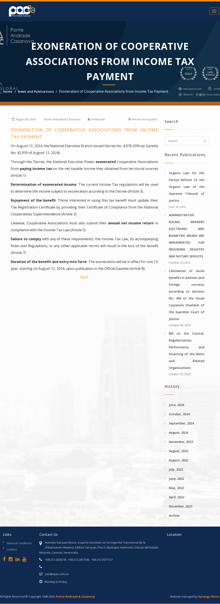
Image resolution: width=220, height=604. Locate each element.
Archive (174, 515)
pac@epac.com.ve (57, 574)
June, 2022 (176, 479)
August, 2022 (178, 460)
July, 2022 (176, 469)
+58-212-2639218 (55, 560)
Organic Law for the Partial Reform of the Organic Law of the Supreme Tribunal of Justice (187, 186)
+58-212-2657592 (78, 560)
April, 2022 (176, 497)
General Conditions (19, 543)
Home (7, 91)
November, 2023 (181, 442)
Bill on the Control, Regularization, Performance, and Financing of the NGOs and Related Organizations (187, 350)
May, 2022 (176, 488)
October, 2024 (179, 414)
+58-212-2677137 (102, 560)
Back (84, 277)
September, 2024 (181, 423)
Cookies (11, 549)
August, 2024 (178, 432)
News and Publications (36, 91)
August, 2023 (178, 451)
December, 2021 (180, 506)
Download (97, 119)
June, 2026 (176, 405)
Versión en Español (143, 119)
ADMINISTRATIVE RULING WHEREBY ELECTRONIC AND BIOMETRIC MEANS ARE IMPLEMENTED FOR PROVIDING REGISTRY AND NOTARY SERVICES (187, 235)
